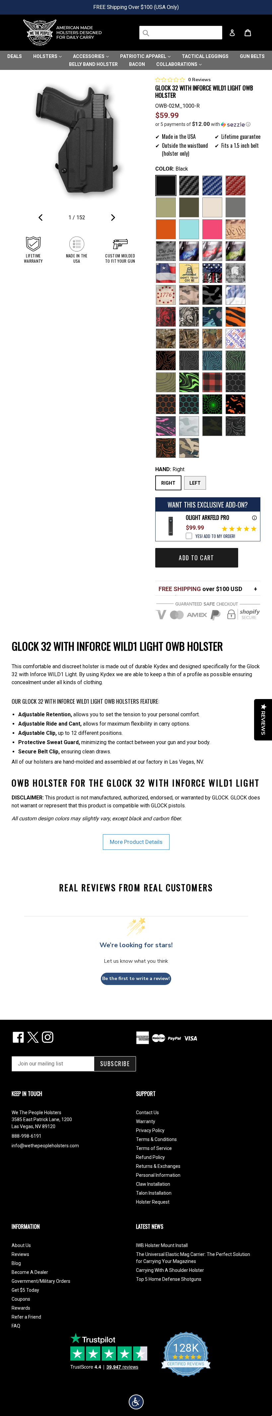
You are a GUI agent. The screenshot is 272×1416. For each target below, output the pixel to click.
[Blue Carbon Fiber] (212, 185)
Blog (16, 1263)
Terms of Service (154, 1148)
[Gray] (235, 207)
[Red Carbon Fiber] (235, 185)
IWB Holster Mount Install (162, 1245)
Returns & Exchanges (158, 1166)
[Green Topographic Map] (235, 360)
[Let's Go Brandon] (235, 339)
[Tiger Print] (235, 317)
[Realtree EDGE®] (166, 339)
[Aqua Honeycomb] (189, 404)
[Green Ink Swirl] (189, 382)
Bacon (137, 64)
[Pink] (212, 229)
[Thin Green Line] (235, 251)
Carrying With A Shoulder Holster (170, 1270)
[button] (208, 124)
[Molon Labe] (235, 273)
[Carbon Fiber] (189, 185)
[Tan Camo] (189, 295)
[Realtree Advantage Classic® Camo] (212, 339)
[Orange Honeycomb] (166, 404)
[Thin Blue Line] (189, 251)
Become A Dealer (30, 1272)
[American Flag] (166, 273)
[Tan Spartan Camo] (189, 317)
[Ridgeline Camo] (189, 448)
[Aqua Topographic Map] (212, 360)
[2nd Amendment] (166, 251)
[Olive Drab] (189, 207)
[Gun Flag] (212, 273)
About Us (21, 1245)
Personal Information (158, 1175)
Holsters (45, 56)
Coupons (21, 1299)
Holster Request (153, 1202)
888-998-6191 (26, 1136)
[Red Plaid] (212, 382)
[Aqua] (189, 229)
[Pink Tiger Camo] (166, 426)
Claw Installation (153, 1184)
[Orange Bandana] (166, 448)
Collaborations (177, 64)
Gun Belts (252, 56)
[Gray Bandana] (235, 426)
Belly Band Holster (93, 64)
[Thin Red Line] (212, 251)
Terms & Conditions (156, 1139)
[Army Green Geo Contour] (166, 382)
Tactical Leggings (205, 56)
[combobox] (180, 32)
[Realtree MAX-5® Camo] (189, 339)
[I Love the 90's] (212, 317)
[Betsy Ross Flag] (166, 295)
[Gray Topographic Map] (189, 360)
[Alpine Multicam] (189, 426)
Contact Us (147, 1112)
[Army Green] (166, 207)
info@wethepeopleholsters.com (45, 1145)
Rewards (21, 1308)
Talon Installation (153, 1193)
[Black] (166, 185)
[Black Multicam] (212, 426)
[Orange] (166, 229)
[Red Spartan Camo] (166, 317)
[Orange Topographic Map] (166, 360)
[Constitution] (235, 229)
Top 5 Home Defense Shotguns (168, 1279)
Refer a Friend (26, 1317)
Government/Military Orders (41, 1281)
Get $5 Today (25, 1290)
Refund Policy (150, 1157)
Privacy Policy (150, 1130)
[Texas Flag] (235, 295)
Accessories (89, 56)
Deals (14, 56)
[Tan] (212, 207)
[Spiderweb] (212, 404)
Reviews (20, 1254)
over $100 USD (200, 588)
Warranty (145, 1121)
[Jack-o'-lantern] (235, 404)
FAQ (16, 1326)
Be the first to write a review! (136, 978)
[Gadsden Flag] (189, 273)
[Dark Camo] (212, 295)
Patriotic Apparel (143, 56)
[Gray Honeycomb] (235, 382)
